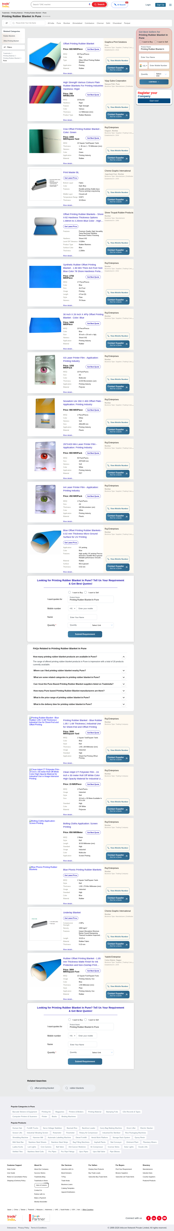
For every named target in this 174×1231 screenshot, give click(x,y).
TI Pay (63, 1177)
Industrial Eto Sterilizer (111, 1133)
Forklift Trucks (32, 1128)
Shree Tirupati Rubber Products (119, 213)
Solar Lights (129, 1147)
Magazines (59, 1112)
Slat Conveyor (116, 1142)
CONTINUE (153, 82)
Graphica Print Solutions (116, 42)
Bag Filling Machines (81, 1142)
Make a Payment (40, 1198)
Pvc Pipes (52, 1152)
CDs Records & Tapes (131, 1112)
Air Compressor (96, 1147)
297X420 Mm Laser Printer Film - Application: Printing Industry (80, 446)
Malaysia (39, 1210)
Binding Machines (69, 1116)
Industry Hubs (147, 1173)
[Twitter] (159, 1218)
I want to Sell (93, 593)
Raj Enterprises (112, 127)
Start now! (154, 101)
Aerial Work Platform (99, 1137)
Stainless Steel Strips (59, 1142)
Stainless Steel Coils (35, 1152)
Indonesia (48, 1210)
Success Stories (39, 1173)
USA (73, 1210)
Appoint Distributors (68, 1192)
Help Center (11, 1169)
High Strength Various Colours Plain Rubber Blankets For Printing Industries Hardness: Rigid (83, 85)
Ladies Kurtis (17, 1147)
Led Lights (32, 1147)
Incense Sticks (113, 1147)
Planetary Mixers (150, 1142)
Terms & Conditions (39, 1228)
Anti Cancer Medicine (77, 1147)
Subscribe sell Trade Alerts (125, 1177)
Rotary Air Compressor (88, 1133)
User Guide (11, 1173)
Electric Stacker (146, 1128)
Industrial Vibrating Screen (37, 1133)
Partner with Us (39, 1194)
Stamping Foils (112, 1112)
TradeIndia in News (41, 1181)
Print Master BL (71, 172)
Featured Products (149, 1181)
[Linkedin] (154, 1218)
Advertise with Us (67, 1169)
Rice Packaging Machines (135, 1133)
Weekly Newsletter (40, 1202)
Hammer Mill (38, 1137)
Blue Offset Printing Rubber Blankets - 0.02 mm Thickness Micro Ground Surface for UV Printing (82, 533)
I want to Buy (77, 593)
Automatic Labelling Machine (59, 1137)
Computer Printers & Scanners (24, 1116)
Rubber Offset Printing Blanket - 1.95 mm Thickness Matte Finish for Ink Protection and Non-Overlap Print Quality (82, 962)
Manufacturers (148, 1169)
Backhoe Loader (88, 1128)
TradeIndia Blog (39, 1177)
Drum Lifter (131, 1128)
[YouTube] (164, 1218)
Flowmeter (70, 1133)
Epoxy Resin (140, 1137)
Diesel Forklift (81, 1137)
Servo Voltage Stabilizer (52, 1128)
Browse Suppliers (122, 1173)
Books (54, 1116)
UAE (56, 1210)
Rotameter (57, 1133)
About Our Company (41, 1169)
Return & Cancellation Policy (17, 1177)
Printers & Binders (76, 1112)
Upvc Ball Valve (99, 1152)
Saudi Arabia (64, 1210)
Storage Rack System (121, 1137)
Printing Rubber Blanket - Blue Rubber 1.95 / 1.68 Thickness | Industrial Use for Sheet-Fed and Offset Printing (82, 723)
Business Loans (66, 1184)
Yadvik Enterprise (113, 957)
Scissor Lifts (17, 1133)
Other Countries (87, 1210)
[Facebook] (148, 1218)
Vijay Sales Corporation (115, 81)
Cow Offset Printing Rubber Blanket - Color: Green (82, 131)
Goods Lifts (143, 1147)
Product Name (75, 597)
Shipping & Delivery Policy (16, 1181)
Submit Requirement (85, 634)
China (16, 1210)
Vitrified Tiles (17, 1152)
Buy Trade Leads (94, 1173)
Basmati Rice (72, 1128)
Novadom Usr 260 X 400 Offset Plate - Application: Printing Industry (82, 403)
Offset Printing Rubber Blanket (78, 43)
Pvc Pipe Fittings (67, 1152)
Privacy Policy (23, 1228)
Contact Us (38, 1190)
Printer (44, 1116)
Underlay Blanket (72, 912)
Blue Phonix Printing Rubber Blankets (82, 869)
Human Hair (17, 1128)
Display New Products (96, 1169)
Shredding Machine (20, 1137)
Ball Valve (60, 1147)
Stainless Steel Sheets (37, 1142)
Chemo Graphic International (118, 171)
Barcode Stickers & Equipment (24, 1112)
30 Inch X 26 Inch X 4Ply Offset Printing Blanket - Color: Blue (83, 316)
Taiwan (23, 1210)
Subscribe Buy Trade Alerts (98, 1177)
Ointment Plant (132, 1142)
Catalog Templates (67, 1188)
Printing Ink (46, 1112)
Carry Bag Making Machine (111, 1128)
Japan (9, 1210)
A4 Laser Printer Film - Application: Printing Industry (80, 489)
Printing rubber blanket (32, 13)
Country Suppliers (149, 1177)
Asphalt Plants (100, 1142)
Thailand (31, 1210)
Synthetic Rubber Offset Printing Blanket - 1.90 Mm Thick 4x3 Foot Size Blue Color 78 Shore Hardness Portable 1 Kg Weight (83, 268)
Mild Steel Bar (18, 1142)
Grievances (11, 1228)
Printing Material (17, 13)
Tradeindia (6, 13)
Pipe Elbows (115, 1152)
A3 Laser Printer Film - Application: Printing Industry (80, 359)
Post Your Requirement (124, 1169)
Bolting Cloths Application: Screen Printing (80, 825)
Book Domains (66, 1173)
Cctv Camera (46, 1147)
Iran (78, 1210)
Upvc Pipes (83, 1152)
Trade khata (65, 1181)
